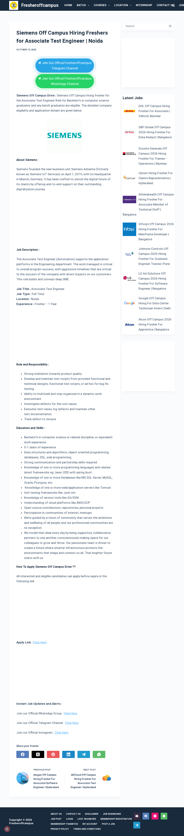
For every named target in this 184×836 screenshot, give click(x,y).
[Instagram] (154, 816)
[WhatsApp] (99, 754)
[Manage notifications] (7, 829)
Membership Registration (116, 819)
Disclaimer (91, 814)
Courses (100, 5)
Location (121, 5)
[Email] (136, 816)
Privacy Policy (60, 829)
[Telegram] (83, 754)
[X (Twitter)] (38, 754)
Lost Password (86, 819)
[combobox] (145, 26)
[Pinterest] (53, 754)
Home (68, 5)
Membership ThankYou (64, 824)
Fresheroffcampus (39, 5)
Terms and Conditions (87, 829)
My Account (89, 824)
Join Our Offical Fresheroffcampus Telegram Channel (66, 65)
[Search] (173, 5)
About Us (56, 814)
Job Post (56, 819)
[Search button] (170, 26)
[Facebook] (22, 754)
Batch (81, 5)
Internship (144, 5)
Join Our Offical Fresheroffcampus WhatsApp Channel (66, 81)
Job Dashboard (112, 814)
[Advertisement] (64, 218)
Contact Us (165, 5)
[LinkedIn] (68, 754)
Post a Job (108, 824)
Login (69, 819)
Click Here (40, 642)
